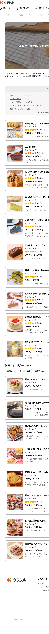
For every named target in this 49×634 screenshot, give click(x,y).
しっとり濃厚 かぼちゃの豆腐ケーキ (23, 102)
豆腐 (28, 371)
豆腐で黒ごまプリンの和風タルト (22, 109)
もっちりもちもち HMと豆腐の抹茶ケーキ (26, 106)
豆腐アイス (39, 371)
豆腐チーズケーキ (14, 371)
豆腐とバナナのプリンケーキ (21, 95)
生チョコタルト (15, 99)
